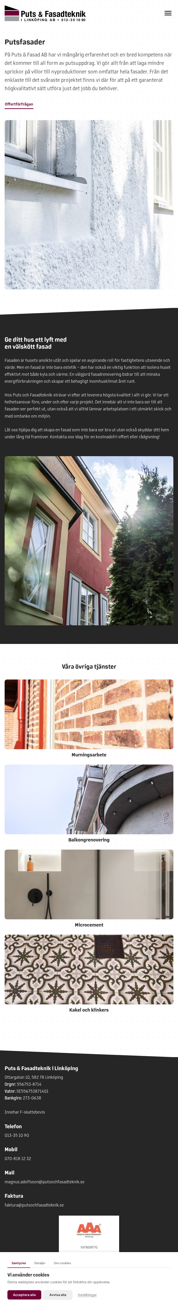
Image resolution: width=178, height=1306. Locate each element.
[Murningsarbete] (89, 714)
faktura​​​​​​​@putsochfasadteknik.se (34, 1204)
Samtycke (19, 1263)
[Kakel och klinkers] (89, 970)
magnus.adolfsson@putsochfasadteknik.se (44, 1181)
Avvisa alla (57, 1295)
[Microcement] (89, 884)
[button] (19, 105)
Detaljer (39, 1263)
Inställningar (87, 1295)
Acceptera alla (24, 1295)
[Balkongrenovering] (89, 799)
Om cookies (62, 1263)
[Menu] (168, 13)
